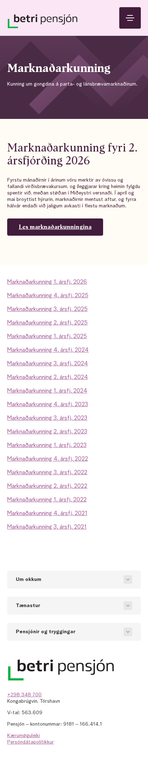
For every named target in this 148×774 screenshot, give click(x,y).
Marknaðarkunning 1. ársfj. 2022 (47, 500)
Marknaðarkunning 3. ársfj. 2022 (47, 473)
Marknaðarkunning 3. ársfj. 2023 (47, 418)
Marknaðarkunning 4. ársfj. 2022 (47, 459)
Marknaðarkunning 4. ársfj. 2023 (47, 405)
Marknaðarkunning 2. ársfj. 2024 (47, 377)
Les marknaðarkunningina (55, 227)
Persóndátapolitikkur (30, 742)
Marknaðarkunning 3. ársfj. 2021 (47, 527)
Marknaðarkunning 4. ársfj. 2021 (47, 513)
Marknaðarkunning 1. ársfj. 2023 (47, 445)
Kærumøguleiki (23, 735)
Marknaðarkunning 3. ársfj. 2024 (47, 364)
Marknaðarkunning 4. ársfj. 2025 (47, 296)
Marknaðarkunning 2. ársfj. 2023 (47, 432)
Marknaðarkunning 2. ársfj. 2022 (47, 486)
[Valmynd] (130, 18)
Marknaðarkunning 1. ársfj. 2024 (47, 391)
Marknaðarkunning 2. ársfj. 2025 (47, 323)
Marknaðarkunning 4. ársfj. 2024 (48, 350)
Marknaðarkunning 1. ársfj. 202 (45, 337)
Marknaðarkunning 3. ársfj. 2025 (47, 309)
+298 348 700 (24, 694)
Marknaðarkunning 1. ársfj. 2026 (47, 282)
